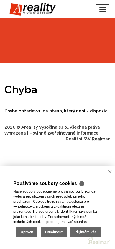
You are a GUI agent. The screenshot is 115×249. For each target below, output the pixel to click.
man (101, 138)
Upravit (27, 232)
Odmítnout (54, 232)
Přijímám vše (86, 232)
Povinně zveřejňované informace (63, 132)
